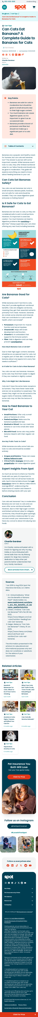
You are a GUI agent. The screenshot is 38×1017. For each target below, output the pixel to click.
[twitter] (10, 54)
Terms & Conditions (10, 1005)
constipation (16, 342)
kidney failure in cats (13, 458)
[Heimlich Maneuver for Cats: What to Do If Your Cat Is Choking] (10, 684)
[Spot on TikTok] (16, 865)
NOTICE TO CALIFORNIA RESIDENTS (14, 918)
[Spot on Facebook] (8, 865)
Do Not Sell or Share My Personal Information (18, 1008)
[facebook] (3, 54)
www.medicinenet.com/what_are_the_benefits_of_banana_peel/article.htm (20, 604)
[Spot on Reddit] (25, 865)
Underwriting (31, 2)
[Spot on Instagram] (5, 883)
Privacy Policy (22, 1005)
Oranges (19, 461)
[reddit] (13, 54)
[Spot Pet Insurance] (8, 877)
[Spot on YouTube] (30, 865)
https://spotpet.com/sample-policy (18, 931)
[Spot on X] (21, 865)
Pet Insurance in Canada (24, 912)
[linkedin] (6, 54)
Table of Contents (16, 146)
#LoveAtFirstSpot (19, 832)
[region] (19, 844)
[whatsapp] (16, 54)
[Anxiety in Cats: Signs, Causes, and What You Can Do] (10, 715)
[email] (19, 54)
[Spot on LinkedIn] (12, 865)
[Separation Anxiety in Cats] (10, 742)
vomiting (25, 221)
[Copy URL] (22, 54)
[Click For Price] (34, 7)
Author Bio (5, 64)
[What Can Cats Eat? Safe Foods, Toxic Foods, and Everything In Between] (28, 684)
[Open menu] (4, 7)
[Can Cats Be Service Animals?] (28, 715)
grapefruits (9, 463)
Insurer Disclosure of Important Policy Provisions (15, 921)
